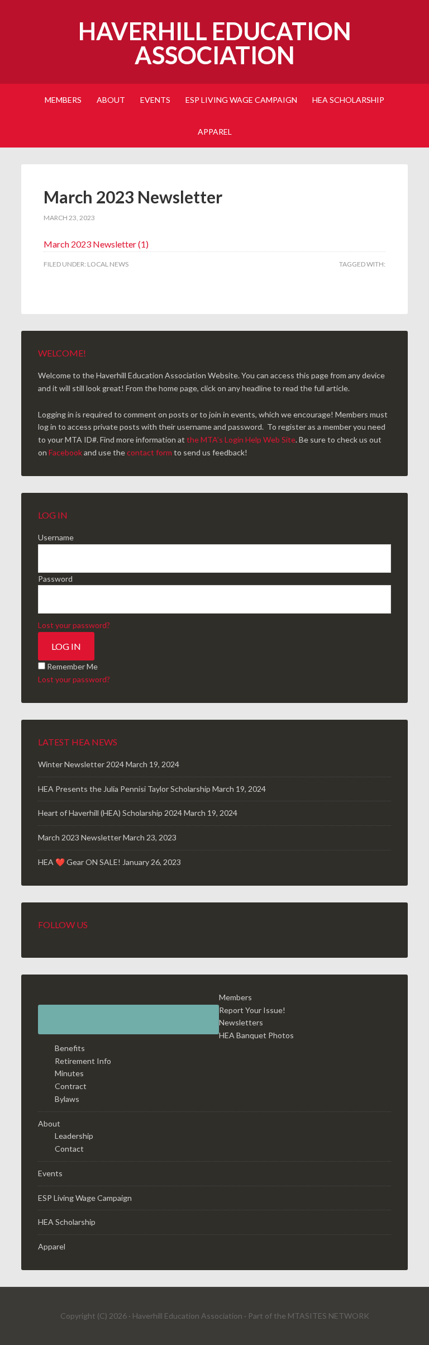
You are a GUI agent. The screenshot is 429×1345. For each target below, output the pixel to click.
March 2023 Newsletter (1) (96, 244)
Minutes (69, 1073)
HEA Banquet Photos (256, 1035)
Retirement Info (83, 1061)
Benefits (70, 1048)
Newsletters (241, 1022)
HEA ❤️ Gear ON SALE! (79, 862)
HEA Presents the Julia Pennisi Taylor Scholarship (124, 788)
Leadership (74, 1135)
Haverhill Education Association (214, 43)
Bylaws (67, 1099)
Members (235, 997)
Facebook (65, 452)
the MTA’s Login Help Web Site (241, 439)
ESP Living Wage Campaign (85, 1198)
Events (50, 1173)
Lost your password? (74, 625)
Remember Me (72, 666)
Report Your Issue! (252, 1010)
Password (55, 578)
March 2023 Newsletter (79, 837)
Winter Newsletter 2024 (81, 764)
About (49, 1123)
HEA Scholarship (67, 1222)
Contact (69, 1148)
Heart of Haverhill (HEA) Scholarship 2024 (110, 813)
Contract (71, 1086)
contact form (149, 452)
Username (56, 537)
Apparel (51, 1246)
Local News (107, 264)
